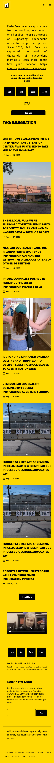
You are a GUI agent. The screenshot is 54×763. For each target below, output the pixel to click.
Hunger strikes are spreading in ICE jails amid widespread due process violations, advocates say (27, 468)
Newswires (19, 752)
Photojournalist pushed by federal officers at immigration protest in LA (24, 283)
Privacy (48, 752)
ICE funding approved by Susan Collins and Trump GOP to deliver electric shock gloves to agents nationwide (26, 363)
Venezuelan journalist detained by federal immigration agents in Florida (25, 388)
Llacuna (40, 752)
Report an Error (29, 756)
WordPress (16, 756)
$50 (21, 92)
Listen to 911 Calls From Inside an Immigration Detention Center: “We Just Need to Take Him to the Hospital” (26, 144)
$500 (44, 92)
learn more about (35, 60)
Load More (27, 597)
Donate (28, 112)
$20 (9, 92)
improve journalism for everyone (26, 68)
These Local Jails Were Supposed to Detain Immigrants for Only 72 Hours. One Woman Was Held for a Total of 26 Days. (26, 226)
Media (7, 756)
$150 (33, 92)
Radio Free (9, 752)
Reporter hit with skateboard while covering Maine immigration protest (26, 575)
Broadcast (30, 752)
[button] (24, 213)
